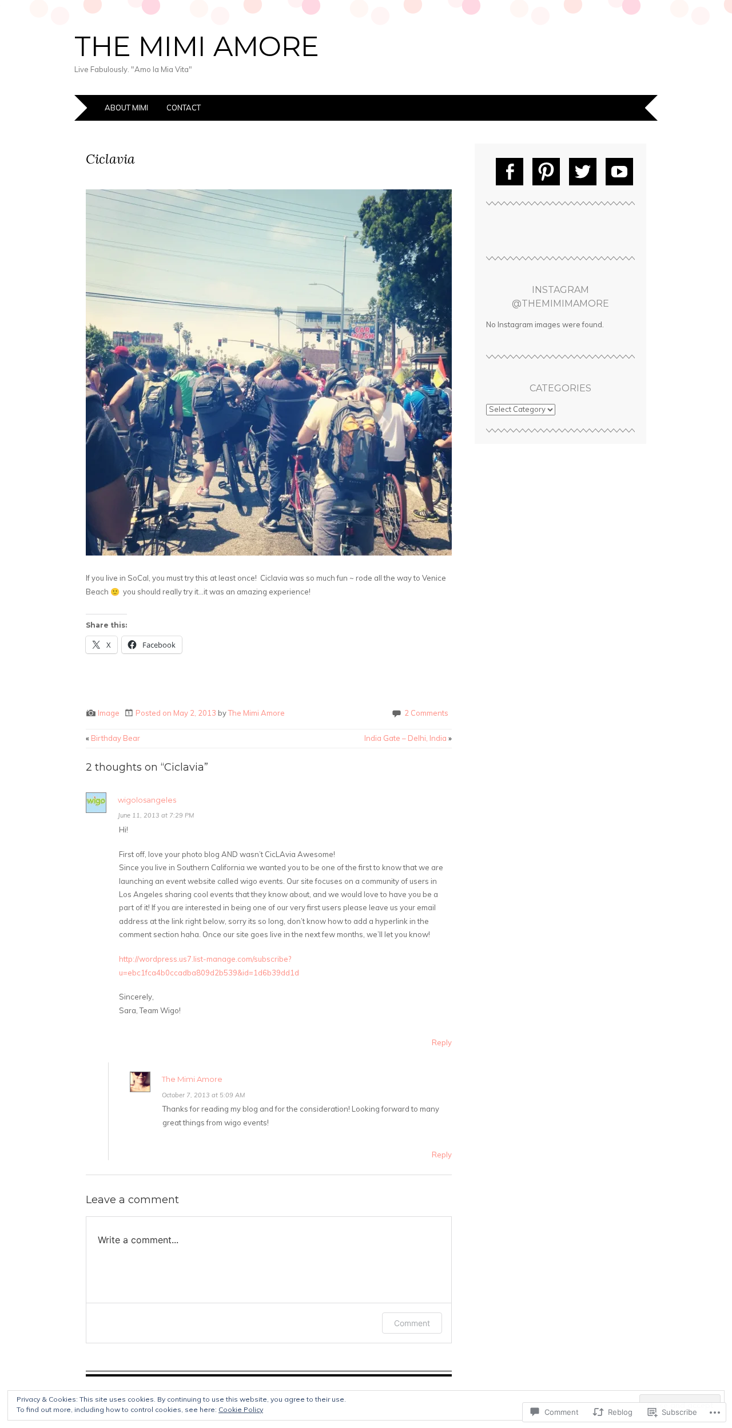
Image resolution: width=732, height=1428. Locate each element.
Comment (412, 1323)
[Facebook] (509, 171)
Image (109, 712)
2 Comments (426, 712)
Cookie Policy (240, 1409)
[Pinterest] (546, 171)
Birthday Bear (113, 738)
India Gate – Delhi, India (408, 738)
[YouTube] (619, 171)
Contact (183, 107)
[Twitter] (582, 171)
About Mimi (126, 107)
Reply (442, 1042)
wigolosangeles (147, 799)
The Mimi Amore (196, 46)
